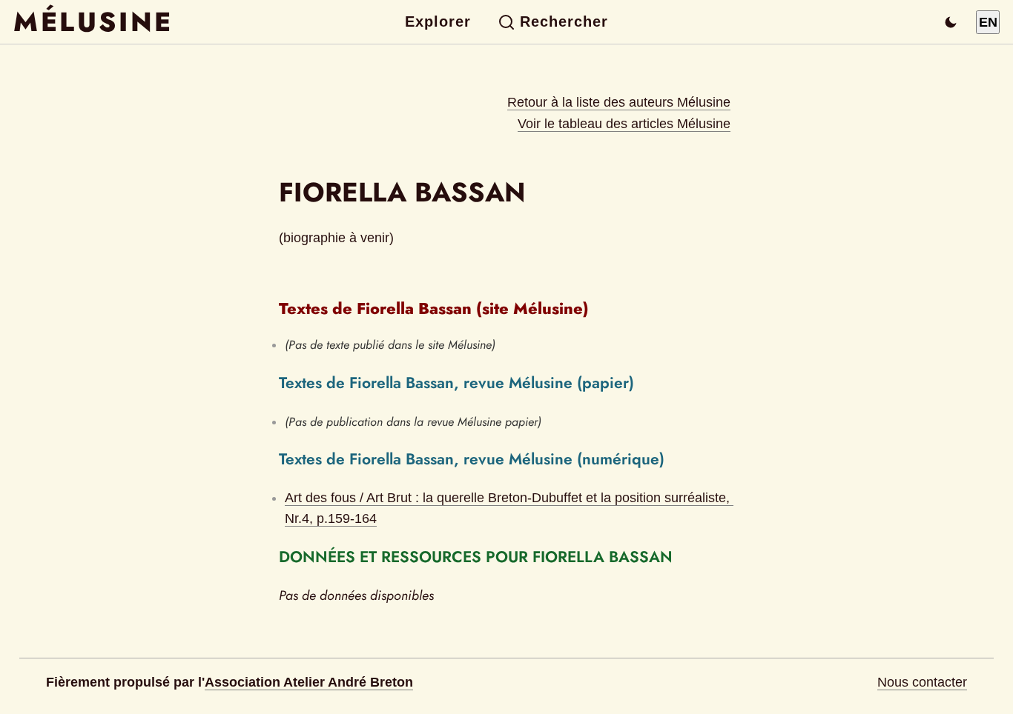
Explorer (438, 21)
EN (988, 22)
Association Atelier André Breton (309, 682)
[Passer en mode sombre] (951, 22)
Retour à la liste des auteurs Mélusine (618, 102)
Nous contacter (922, 682)
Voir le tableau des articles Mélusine (624, 123)
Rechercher (564, 21)
